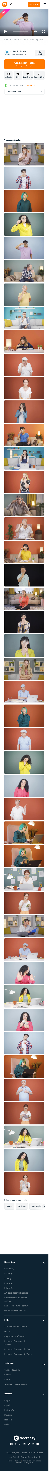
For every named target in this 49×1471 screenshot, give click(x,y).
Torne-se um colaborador (15, 1389)
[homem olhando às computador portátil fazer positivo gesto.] (24, 691)
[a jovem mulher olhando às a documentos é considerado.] (24, 831)
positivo (22, 1205)
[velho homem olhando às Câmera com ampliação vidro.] (24, 504)
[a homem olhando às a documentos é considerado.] (24, 925)
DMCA (7, 1330)
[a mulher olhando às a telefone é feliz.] (24, 901)
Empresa (8, 1282)
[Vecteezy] (4, 4)
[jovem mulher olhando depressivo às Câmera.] (24, 668)
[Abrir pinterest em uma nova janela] (23, 1449)
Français (8, 1425)
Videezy (7, 1277)
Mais (6, 1429)
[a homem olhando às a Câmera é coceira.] (24, 1042)
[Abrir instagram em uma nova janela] (15, 1449)
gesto (9, 1205)
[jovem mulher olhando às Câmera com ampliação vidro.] (24, 200)
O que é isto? (30, 85)
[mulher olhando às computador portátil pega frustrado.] (24, 878)
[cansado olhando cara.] (24, 738)
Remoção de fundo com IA (16, 1304)
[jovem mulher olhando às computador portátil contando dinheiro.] (24, 855)
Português (9, 1415)
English (7, 1405)
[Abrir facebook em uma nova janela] (10, 1449)
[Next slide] (38, 1205)
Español (8, 1410)
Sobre (7, 1385)
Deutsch (8, 1420)
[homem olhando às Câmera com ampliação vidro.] (24, 153)
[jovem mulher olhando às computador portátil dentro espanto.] (24, 1065)
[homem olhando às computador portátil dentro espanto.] (24, 948)
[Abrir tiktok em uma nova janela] (28, 1449)
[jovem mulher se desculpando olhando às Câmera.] (24, 761)
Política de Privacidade (31, 1466)
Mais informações (14, 90)
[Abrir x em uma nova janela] (32, 1449)
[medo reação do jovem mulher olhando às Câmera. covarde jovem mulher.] (24, 972)
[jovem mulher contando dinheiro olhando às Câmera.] (24, 1018)
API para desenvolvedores (16, 1291)
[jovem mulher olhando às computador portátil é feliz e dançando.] (24, 995)
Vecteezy (8, 1272)
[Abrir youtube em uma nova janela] (37, 1449)
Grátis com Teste (24, 64)
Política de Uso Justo (23, 1468)
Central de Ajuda (12, 1375)
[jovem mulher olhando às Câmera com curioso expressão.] (24, 784)
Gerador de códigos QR (15, 1309)
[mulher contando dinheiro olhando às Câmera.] (24, 1182)
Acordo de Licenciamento (15, 1325)
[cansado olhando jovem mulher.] (24, 714)
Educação (8, 1287)
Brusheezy (9, 1267)
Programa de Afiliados (14, 1335)
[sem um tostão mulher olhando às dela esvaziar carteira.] (24, 1112)
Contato (7, 1380)
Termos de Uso (13, 1466)
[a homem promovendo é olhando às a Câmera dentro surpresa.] (24, 808)
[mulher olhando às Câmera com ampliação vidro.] (24, 387)
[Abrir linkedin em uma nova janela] (19, 1449)
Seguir (39, 54)
